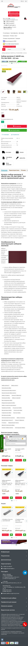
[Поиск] (24, 49)
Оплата (12, 35)
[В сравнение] (12, 472)
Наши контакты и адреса (9, 46)
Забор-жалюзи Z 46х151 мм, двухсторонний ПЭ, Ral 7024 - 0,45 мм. (20, 482)
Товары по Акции (14, 15)
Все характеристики (6, 147)
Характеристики (14, 170)
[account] (26, 1)
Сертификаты (14, 33)
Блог (16, 35)
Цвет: (2, 112)
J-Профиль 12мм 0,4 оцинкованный (7, 520)
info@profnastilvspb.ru (10, 25)
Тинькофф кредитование (12, 44)
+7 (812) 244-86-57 (9, 21)
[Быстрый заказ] (11, 460)
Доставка (21, 33)
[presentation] (1, 92)
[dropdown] (2, 1)
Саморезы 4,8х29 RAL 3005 (6, 449)
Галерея (17, 38)
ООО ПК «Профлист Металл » (22, 101)
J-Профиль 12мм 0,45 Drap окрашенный (19, 521)
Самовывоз (6, 35)
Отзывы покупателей (9, 38)
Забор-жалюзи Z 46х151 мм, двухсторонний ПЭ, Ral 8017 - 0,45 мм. (7, 482)
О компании (6, 33)
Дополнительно (6, 560)
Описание (4, 170)
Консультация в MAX (10, 41)
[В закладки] (12, 470)
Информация (5, 552)
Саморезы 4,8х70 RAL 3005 (19, 449)
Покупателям (5, 556)
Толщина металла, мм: (7, 119)
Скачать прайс (14, 12)
